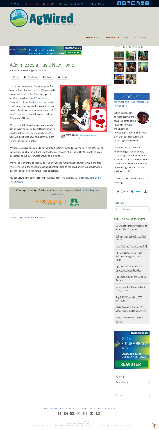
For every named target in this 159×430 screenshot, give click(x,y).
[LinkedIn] (128, 3)
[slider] (122, 191)
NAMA (12, 217)
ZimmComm (97, 4)
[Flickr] (142, 3)
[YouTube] (133, 3)
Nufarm (60, 194)
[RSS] (147, 3)
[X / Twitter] (124, 3)
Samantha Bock (30, 102)
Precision (48, 4)
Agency (63, 408)
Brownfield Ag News (89, 190)
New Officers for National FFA (131, 246)
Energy (62, 4)
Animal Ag (32, 4)
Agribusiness (49, 408)
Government (109, 408)
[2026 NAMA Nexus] (45, 50)
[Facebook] (119, 3)
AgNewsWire (78, 4)
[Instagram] (138, 3)
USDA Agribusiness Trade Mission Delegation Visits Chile (129, 256)
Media (97, 408)
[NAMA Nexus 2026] (131, 349)
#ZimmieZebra (41, 98)
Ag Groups (86, 408)
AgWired (16, 4)
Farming (74, 408)
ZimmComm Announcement (31, 217)
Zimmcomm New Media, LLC (79, 423)
